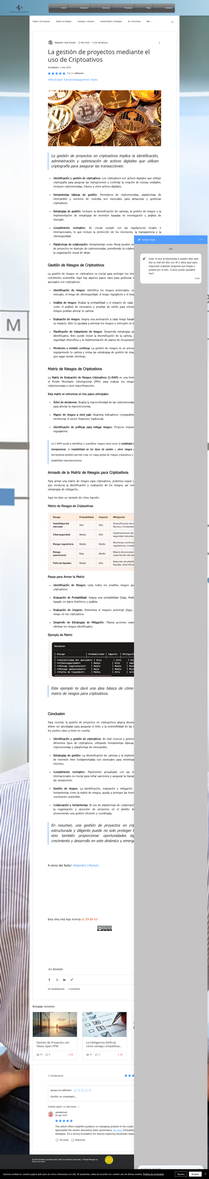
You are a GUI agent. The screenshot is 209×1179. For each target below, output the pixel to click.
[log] (170, 703)
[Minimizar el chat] (201, 239)
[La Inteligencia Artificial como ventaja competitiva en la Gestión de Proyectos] (104, 1024)
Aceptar (195, 1174)
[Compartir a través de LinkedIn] (64, 979)
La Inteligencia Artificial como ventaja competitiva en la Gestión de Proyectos (103, 1044)
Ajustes (181, 1174)
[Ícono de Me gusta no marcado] (57, 1140)
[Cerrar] (205, 1174)
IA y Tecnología (134, 22)
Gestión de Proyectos (41, 22)
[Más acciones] (159, 43)
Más (148, 22)
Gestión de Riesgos (63, 22)
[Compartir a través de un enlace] (71, 979)
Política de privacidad (153, 1174)
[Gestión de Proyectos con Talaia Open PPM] (55, 1024)
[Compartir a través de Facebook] (49, 979)
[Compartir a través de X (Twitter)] (56, 979)
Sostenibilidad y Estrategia (111, 22)
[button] (172, 22)
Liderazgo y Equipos (86, 22)
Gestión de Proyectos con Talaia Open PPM (52, 1044)
